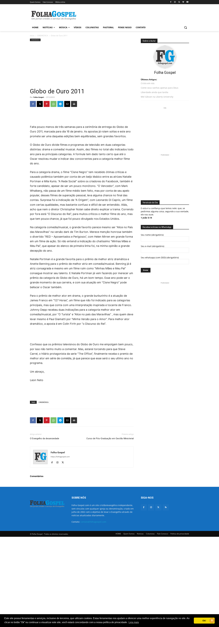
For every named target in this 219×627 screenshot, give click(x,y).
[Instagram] (175, 2)
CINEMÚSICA (42, 35)
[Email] (67, 104)
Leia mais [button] (134, 622)
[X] (179, 2)
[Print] (74, 104)
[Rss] (166, 507)
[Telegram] (60, 104)
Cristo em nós (147, 83)
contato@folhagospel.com (93, 521)
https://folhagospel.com (60, 457)
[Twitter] (158, 507)
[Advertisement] (132, 15)
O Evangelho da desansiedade (44, 438)
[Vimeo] (183, 2)
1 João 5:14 (146, 217)
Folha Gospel (38, 97)
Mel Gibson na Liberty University (157, 96)
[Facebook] (171, 2)
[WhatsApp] (53, 104)
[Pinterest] (47, 104)
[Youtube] (187, 2)
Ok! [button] (204, 620)
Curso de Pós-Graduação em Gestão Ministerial (110, 438)
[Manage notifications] (212, 620)
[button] (185, 27)
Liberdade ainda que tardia (154, 92)
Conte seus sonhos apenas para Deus (159, 87)
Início (32, 35)
